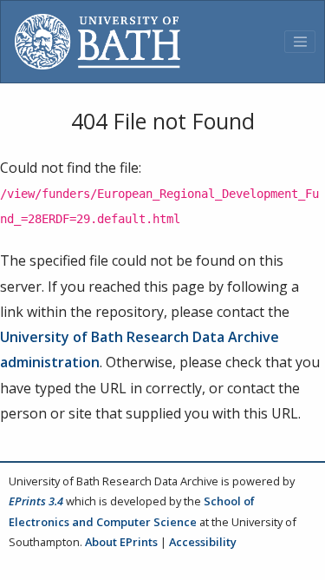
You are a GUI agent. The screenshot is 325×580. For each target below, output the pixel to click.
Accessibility (203, 542)
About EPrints (121, 542)
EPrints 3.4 (36, 501)
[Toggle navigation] (299, 41)
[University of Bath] (97, 41)
